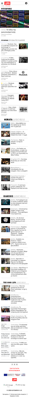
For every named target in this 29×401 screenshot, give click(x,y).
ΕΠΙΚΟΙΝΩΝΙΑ (14, 370)
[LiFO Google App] (8, 385)
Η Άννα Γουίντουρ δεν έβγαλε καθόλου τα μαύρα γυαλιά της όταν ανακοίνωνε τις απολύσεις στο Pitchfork (9, 61)
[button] (2, 3)
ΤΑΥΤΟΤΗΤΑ (14, 368)
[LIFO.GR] (7, 3)
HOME (2, 6)
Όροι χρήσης (6, 394)
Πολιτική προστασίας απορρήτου (18, 394)
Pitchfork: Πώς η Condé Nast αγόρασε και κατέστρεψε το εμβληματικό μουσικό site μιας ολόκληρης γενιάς (9, 47)
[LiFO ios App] (20, 385)
